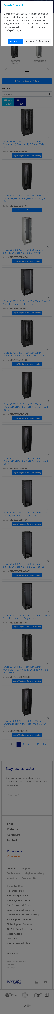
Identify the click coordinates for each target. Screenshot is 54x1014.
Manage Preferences (37, 41)
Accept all (15, 41)
